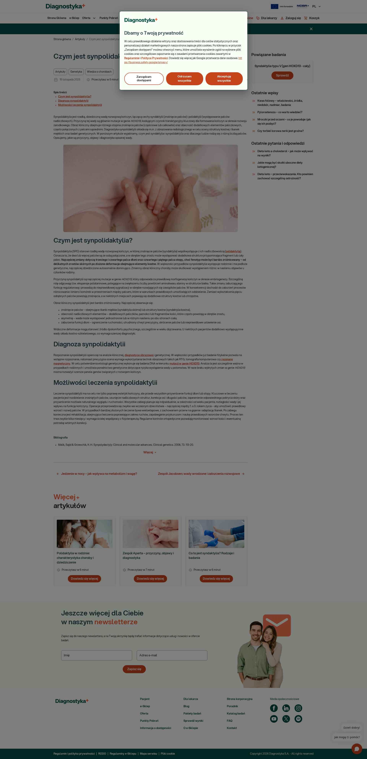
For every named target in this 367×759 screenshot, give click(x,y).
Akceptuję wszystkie (224, 78)
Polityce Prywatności (154, 58)
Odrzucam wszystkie (185, 78)
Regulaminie (132, 58)
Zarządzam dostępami (143, 78)
